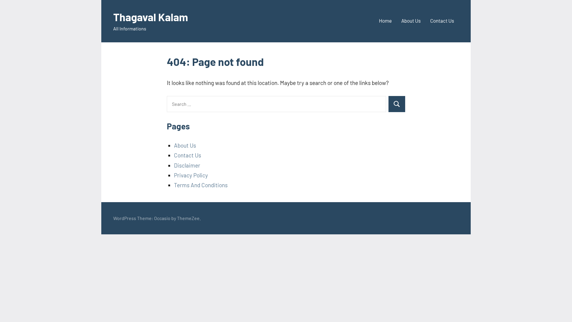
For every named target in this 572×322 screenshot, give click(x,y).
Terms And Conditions (201, 185)
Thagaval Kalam (150, 16)
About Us (411, 21)
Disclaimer (187, 165)
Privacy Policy (191, 175)
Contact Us (442, 21)
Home (385, 21)
